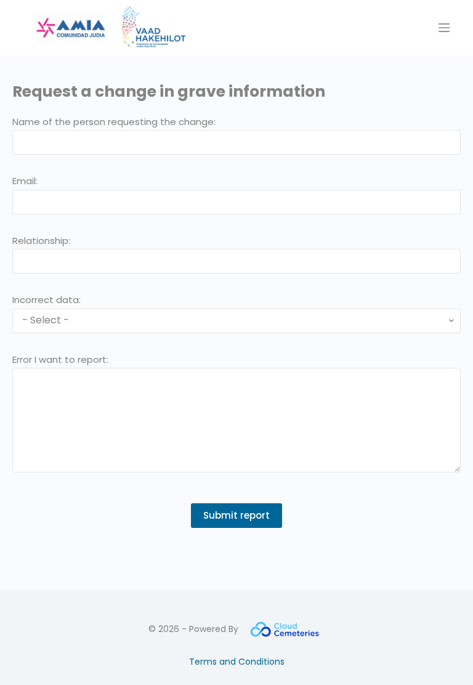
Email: (25, 180)
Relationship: (41, 240)
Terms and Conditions (237, 661)
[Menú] (444, 27)
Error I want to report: (60, 359)
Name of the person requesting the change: (114, 121)
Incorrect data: (46, 299)
